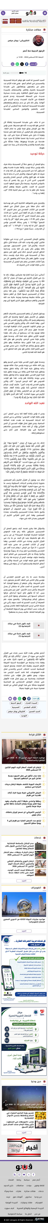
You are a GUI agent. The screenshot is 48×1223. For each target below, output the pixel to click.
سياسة (27, 1180)
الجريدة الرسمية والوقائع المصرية (30, 1208)
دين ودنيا (38, 1197)
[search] (3, 13)
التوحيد (24, 715)
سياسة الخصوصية (15, 1214)
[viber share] (10, 698)
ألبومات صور (17, 1197)
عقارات (18, 1191)
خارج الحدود (8, 1185)
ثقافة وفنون (39, 1185)
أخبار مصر (36, 1180)
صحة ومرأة (8, 1191)
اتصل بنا (28, 1214)
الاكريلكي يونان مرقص (16, 711)
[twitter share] (22, 64)
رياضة (19, 1180)
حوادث (28, 1185)
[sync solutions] (39, 1220)
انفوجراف (39, 1202)
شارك (32, 64)
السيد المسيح (34, 711)
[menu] (45, 13)
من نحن (37, 1214)
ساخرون (28, 1197)
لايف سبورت (9, 1208)
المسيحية (16, 707)
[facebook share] (26, 64)
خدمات (41, 1191)
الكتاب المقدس (30, 707)
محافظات (20, 1185)
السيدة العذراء (31, 703)
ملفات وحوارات (26, 1202)
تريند (8, 1197)
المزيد (24, 880)
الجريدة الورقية (11, 1202)
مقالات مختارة (29, 1191)
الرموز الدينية (16, 703)
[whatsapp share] (17, 64)
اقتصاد (11, 1180)
